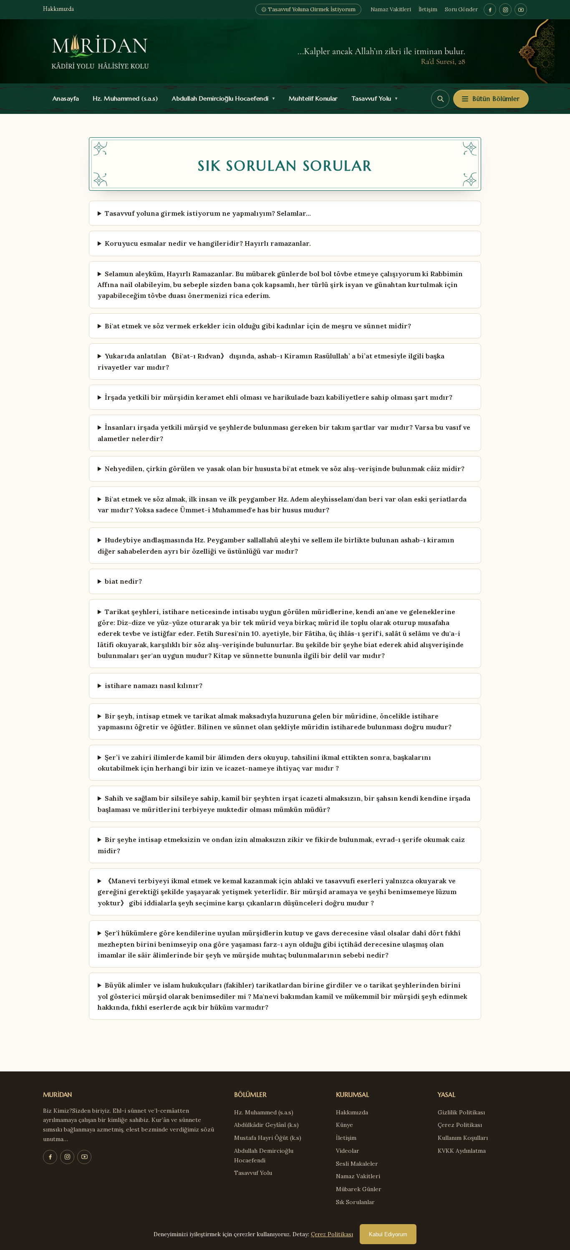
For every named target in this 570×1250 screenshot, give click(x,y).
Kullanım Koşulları (463, 1138)
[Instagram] (505, 9)
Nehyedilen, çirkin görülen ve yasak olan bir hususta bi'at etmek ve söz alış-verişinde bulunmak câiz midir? (284, 468)
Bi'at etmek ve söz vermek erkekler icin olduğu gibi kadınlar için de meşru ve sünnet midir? (258, 326)
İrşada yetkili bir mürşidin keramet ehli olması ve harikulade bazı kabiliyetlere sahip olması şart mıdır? (278, 397)
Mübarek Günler (358, 1189)
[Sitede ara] (440, 99)
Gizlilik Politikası (461, 1112)
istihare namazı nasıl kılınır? (153, 685)
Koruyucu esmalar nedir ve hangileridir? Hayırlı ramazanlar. (208, 243)
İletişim (428, 9)
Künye (344, 1125)
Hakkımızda (58, 9)
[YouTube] (521, 9)
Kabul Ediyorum (388, 1234)
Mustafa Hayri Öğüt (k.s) (267, 1138)
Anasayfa (64, 98)
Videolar (347, 1150)
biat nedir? (123, 581)
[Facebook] (490, 9)
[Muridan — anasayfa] (285, 51)
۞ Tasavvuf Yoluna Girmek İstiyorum (308, 9)
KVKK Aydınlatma (462, 1150)
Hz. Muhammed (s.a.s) (123, 98)
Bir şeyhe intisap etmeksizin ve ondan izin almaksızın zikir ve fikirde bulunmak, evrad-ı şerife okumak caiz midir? (281, 844)
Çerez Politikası (460, 1125)
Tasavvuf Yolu (372, 98)
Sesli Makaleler (357, 1163)
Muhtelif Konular (311, 98)
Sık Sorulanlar (355, 1202)
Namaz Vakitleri (391, 9)
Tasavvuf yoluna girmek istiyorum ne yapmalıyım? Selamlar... (208, 213)
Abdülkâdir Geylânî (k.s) (266, 1125)
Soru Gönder (461, 9)
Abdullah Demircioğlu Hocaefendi (221, 98)
